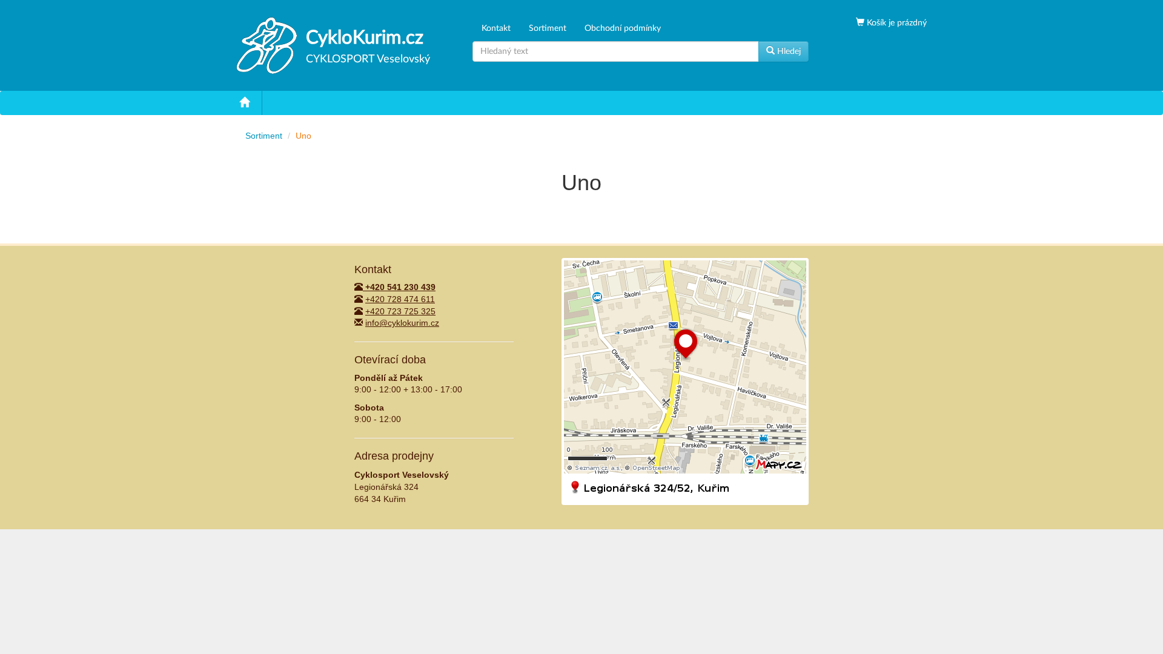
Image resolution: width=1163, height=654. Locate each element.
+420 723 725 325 (400, 311)
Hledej (788, 51)
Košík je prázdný (895, 23)
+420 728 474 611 (400, 299)
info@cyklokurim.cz (402, 323)
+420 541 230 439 (399, 287)
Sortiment (547, 28)
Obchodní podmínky (623, 28)
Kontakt (496, 28)
